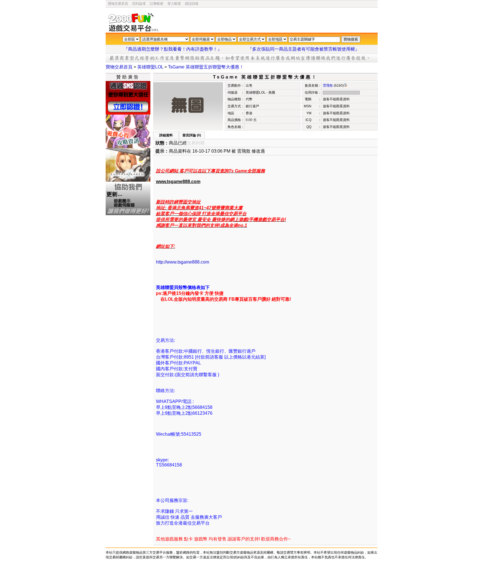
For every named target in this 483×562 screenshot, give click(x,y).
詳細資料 (166, 135)
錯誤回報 (191, 4)
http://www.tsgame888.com (182, 262)
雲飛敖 (328, 85)
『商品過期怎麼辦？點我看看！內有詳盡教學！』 (179, 49)
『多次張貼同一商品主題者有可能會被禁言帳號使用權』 (303, 49)
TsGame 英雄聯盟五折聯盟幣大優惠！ (206, 67)
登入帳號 (174, 4)
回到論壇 (139, 4)
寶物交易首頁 (118, 4)
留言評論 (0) (192, 135)
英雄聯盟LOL (150, 67)
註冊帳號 (156, 4)
